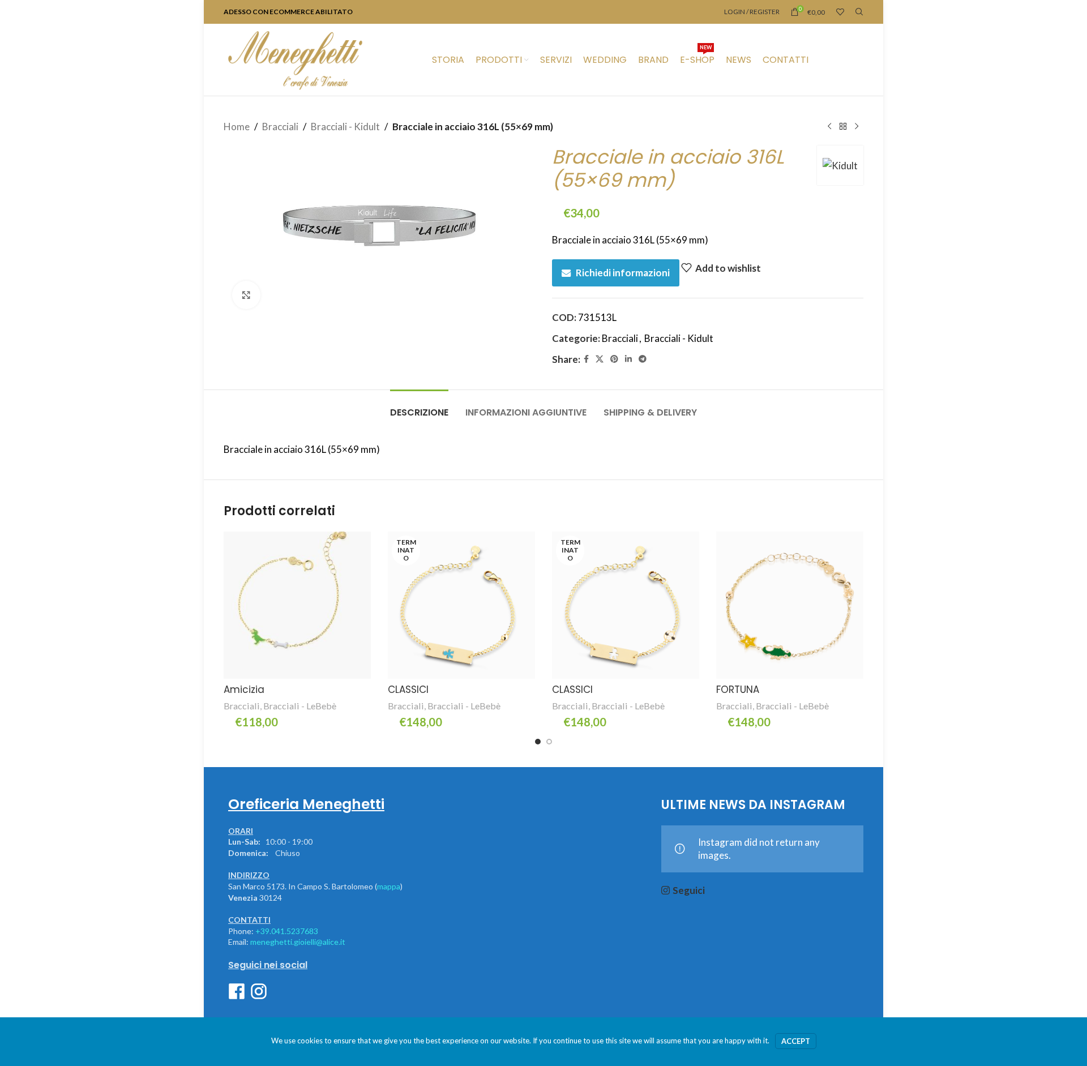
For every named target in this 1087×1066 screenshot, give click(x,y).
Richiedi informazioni (623, 273)
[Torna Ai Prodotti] (843, 127)
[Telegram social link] (642, 359)
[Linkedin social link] (628, 359)
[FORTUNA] (789, 605)
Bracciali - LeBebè (299, 705)
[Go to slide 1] (538, 741)
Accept (795, 1041)
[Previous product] (829, 127)
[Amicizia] (297, 605)
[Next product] (856, 127)
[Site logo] (295, 59)
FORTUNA (737, 689)
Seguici (689, 890)
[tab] (419, 406)
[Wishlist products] (840, 12)
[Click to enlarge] (246, 295)
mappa (388, 886)
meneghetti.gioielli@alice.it (297, 942)
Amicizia (244, 689)
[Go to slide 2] (549, 741)
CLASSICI (408, 689)
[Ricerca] (859, 12)
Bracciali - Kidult (345, 126)
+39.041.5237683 (286, 931)
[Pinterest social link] (614, 359)
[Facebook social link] (586, 359)
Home (237, 126)
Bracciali (280, 126)
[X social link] (599, 359)
